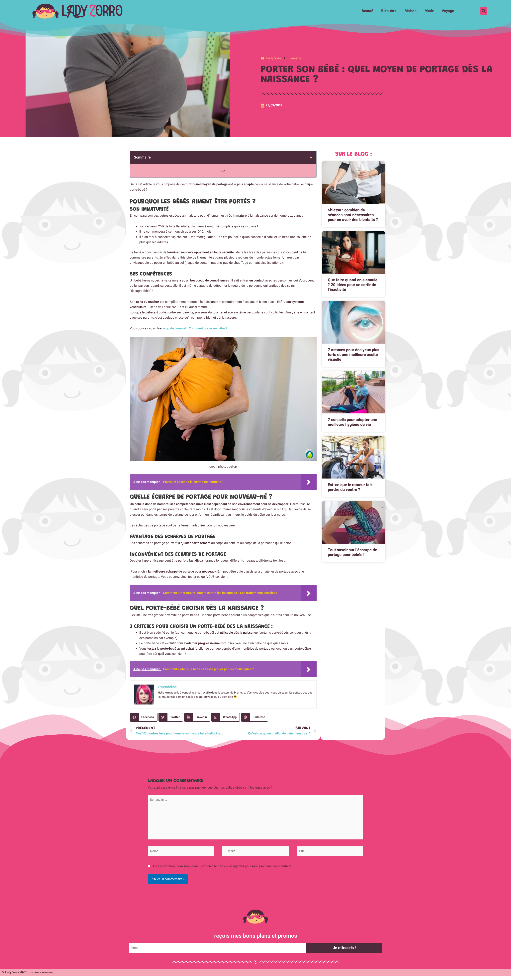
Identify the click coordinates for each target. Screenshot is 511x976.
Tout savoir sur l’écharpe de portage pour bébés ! (352, 552)
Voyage (448, 11)
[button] (483, 11)
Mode (429, 11)
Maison (411, 11)
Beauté (367, 11)
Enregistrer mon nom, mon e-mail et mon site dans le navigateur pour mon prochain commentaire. (222, 866)
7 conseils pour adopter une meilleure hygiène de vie (352, 422)
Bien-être (389, 11)
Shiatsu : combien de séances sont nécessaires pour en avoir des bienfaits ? (353, 215)
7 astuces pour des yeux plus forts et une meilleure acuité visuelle (353, 354)
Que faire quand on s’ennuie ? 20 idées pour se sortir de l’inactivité (352, 284)
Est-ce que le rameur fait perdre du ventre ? (350, 487)
